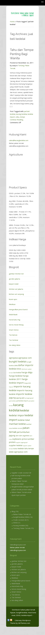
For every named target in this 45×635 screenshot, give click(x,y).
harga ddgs (27, 372)
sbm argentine (24, 436)
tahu (17, 117)
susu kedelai (18, 448)
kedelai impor (16, 415)
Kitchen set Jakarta (16, 289)
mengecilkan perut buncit (18, 309)
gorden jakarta (14, 279)
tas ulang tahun (14, 345)
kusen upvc (13, 299)
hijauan (11, 387)
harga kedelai (15, 375)
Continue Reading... (17, 120)
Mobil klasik (13, 314)
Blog (13, 511)
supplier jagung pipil (22, 442)
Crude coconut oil (19, 520)
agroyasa (13, 357)
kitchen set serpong (16, 294)
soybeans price (19, 439)
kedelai (24, 410)
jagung (12, 397)
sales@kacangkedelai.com (18, 140)
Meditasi (12, 304)
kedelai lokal (24, 420)
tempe (22, 117)
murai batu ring (14, 320)
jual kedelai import (22, 401)
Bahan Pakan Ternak (20, 514)
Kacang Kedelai (19, 525)
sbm (17, 436)
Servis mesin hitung (16, 325)
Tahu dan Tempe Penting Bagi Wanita (22, 54)
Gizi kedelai (17, 373)
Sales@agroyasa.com (18, 545)
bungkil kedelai (17, 361)
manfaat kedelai (17, 423)
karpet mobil (13, 284)
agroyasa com (25, 357)
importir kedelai (24, 394)
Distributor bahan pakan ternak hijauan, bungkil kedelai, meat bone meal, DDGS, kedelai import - (23, 612)
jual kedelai (12, 401)
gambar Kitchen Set (16, 274)
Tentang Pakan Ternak (21, 528)
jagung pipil (20, 398)
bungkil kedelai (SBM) (21, 517)
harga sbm (27, 383)
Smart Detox (14, 330)
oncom (20, 428)
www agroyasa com (18, 451)
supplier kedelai (15, 445)
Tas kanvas (13, 335)
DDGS (19, 369)
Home (12, 21)
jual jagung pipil (29, 398)
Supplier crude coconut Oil (21, 473)
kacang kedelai (21, 114)
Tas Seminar (13, 340)
